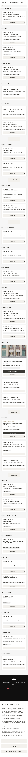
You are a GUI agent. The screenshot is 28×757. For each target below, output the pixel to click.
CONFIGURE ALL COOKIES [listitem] (14, 741)
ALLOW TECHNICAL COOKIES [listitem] (14, 751)
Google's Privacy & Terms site (15, 712)
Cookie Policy (15, 724)
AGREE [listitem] (14, 746)
